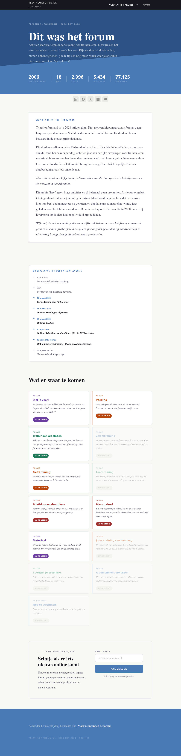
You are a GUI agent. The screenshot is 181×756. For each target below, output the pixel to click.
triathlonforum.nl (43, 4)
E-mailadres (102, 651)
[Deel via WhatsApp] (76, 99)
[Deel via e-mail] (105, 99)
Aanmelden (119, 668)
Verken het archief (122, 4)
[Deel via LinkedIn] (98, 99)
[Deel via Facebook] (83, 99)
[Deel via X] (90, 99)
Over (146, 4)
